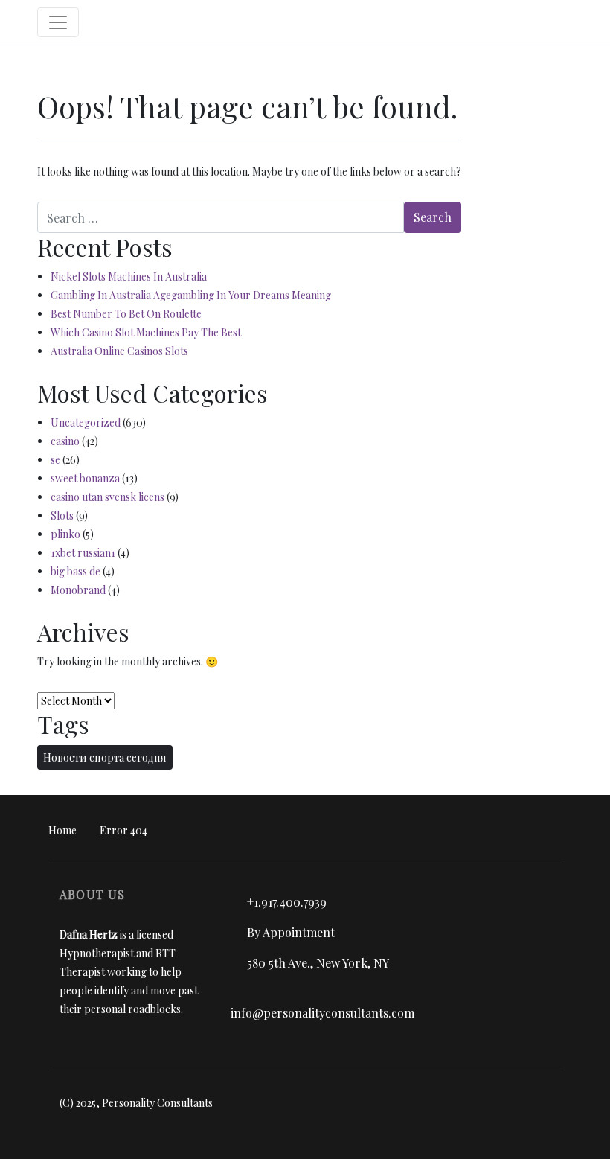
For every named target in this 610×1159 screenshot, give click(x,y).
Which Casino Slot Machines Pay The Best (146, 332)
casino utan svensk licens (107, 497)
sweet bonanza (85, 478)
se (55, 460)
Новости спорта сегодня (105, 757)
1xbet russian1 (83, 553)
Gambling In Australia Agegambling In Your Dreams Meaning (191, 295)
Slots (62, 515)
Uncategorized (86, 422)
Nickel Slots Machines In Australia (129, 276)
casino (65, 441)
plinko (65, 534)
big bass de (75, 571)
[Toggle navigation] (58, 22)
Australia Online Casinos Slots (119, 351)
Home (62, 830)
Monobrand (78, 590)
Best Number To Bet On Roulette (126, 314)
